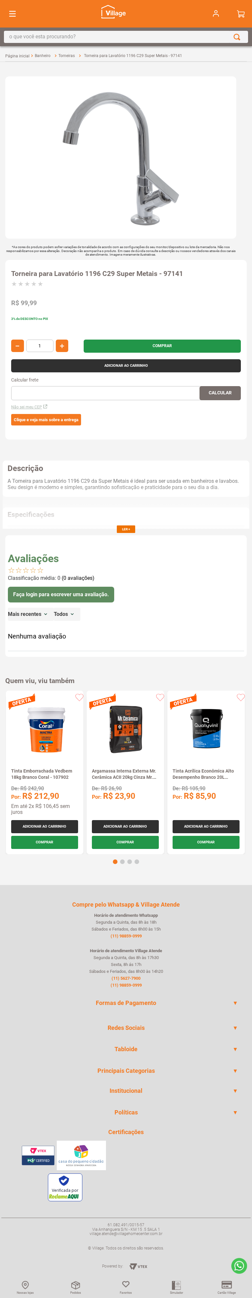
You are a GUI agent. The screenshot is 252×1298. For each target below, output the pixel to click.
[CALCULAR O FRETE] (220, 393)
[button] (46, 420)
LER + (126, 529)
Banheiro (43, 55)
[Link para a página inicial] (17, 56)
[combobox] (126, 37)
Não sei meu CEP (26, 407)
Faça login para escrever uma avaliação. (61, 594)
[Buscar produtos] (238, 37)
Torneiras (66, 55)
